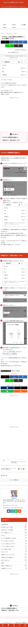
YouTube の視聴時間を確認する (10, 137)
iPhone (14, 370)
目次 (13, 134)
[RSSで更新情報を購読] (20, 391)
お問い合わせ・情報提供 (20, 622)
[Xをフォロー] (20, 387)
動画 (19, 370)
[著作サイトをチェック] (7, 387)
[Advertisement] (14, 16)
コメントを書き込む (14, 479)
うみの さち (14, 498)
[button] (18, 45)
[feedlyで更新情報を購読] (7, 391)
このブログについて (7, 622)
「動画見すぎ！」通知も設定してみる (11, 140)
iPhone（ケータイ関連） (6, 370)
